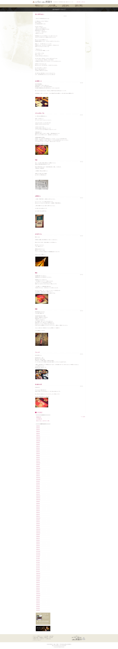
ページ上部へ (83, 416)
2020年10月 (38, 499)
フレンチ (37, 352)
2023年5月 (38, 466)
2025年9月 (38, 442)
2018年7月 (38, 538)
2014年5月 (38, 608)
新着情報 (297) (38, 417)
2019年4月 (38, 521)
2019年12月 (38, 518)
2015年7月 (38, 599)
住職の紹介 (46, 637)
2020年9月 (38, 501)
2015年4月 (38, 602)
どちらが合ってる (39, 113)
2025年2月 (38, 455)
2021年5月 (38, 488)
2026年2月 (38, 433)
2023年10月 (38, 462)
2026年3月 (38, 431)
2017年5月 (38, 564)
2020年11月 (38, 497)
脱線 (36, 309)
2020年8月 (38, 503)
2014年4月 (38, 610)
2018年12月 (38, 529)
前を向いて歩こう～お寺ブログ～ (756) (42, 420)
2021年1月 (38, 494)
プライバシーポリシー (37, 640)
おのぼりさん (38, 234)
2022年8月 (38, 470)
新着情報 (41, 637)
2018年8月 (38, 536)
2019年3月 (38, 523)
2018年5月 (38, 542)
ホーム (35, 636)
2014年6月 (38, 606)
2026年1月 (38, 435)
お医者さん (38, 196)
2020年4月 (38, 510)
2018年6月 (38, 540)
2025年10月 (38, 440)
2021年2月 (38, 492)
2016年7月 (38, 582)
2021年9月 (38, 481)
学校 (36, 160)
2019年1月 (38, 527)
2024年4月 (38, 457)
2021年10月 (38, 479)
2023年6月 (38, 464)
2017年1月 (38, 571)
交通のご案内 (36, 637)
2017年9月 (38, 556)
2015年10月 (38, 595)
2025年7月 (38, 446)
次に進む (40, 412)
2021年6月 (38, 486)
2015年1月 (38, 604)
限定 (36, 272)
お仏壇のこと (38, 81)
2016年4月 (38, 588)
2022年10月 (38, 468)
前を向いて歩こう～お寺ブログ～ (39, 638)
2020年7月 (38, 505)
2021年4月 (38, 490)
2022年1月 (38, 475)
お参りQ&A (51, 636)
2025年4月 (38, 451)
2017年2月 (38, 569)
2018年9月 (38, 534)
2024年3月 (38, 459)
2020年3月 (38, 512)
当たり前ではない (39, 14)
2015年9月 (38, 597)
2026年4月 (38, 429)
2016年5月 (38, 586)
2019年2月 (38, 525)
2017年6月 (38, 562)
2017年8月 (38, 558)
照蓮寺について (40, 636)
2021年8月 (38, 483)
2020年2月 (38, 514)
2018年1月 (38, 549)
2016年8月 (38, 580)
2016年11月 (38, 575)
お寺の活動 (46, 636)
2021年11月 (38, 477)
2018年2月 (38, 547)
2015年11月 (38, 593)
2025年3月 (38, 453)
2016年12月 (38, 573)
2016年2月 (38, 591)
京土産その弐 (38, 384)
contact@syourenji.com (43, 623)
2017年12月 (38, 551)
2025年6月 (38, 448)
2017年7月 (38, 560)
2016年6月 (38, 584)
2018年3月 (38, 545)
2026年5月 (38, 427)
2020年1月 (38, 516)
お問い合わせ (48, 638)
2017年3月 (38, 567)
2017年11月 (38, 553)
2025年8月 (38, 444)
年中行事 (51, 637)
